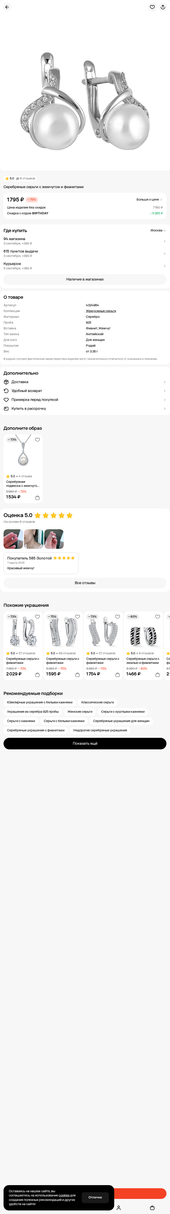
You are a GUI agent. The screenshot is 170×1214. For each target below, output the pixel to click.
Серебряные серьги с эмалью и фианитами (142, 661)
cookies (64, 1195)
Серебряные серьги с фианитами (22, 661)
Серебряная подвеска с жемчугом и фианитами (22, 484)
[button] (85, 241)
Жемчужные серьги (101, 311)
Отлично (95, 1197)
